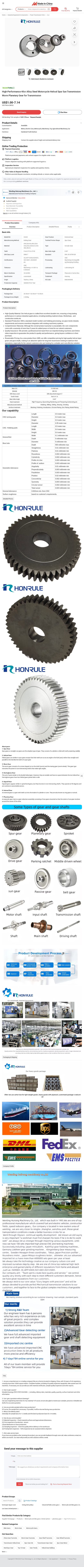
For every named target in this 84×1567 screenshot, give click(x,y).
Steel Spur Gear (8, 1548)
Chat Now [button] (63, 112)
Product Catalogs (31, 1501)
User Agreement (53, 1559)
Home (3, 15)
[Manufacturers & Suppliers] (42, 4)
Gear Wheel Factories (63, 1538)
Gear (48, 15)
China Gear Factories (10, 1538)
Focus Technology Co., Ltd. (28, 1559)
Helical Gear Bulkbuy (48, 1548)
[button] (75, 227)
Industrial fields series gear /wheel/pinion (55, 1505)
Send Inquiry (21, 112)
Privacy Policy (72, 1559)
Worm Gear (18, 1528)
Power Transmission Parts (37, 15)
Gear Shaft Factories (45, 1538)
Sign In (5, 213)
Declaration (63, 1559)
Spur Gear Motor (62, 1543)
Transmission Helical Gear (12, 1543)
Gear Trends (33, 1548)
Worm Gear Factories (28, 1538)
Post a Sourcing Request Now (61, 1484)
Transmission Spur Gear (45, 1543)
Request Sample (35, 117)
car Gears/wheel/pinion (9, 1508)
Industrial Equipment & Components (18, 15)
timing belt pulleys (27, 1505)
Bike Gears (7, 1528)
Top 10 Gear (21, 1548)
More (4, 1552)
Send (19, 1484)
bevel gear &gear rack (9, 1505)
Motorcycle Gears (31, 1528)
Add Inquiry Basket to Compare (42, 79)
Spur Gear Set (28, 1543)
